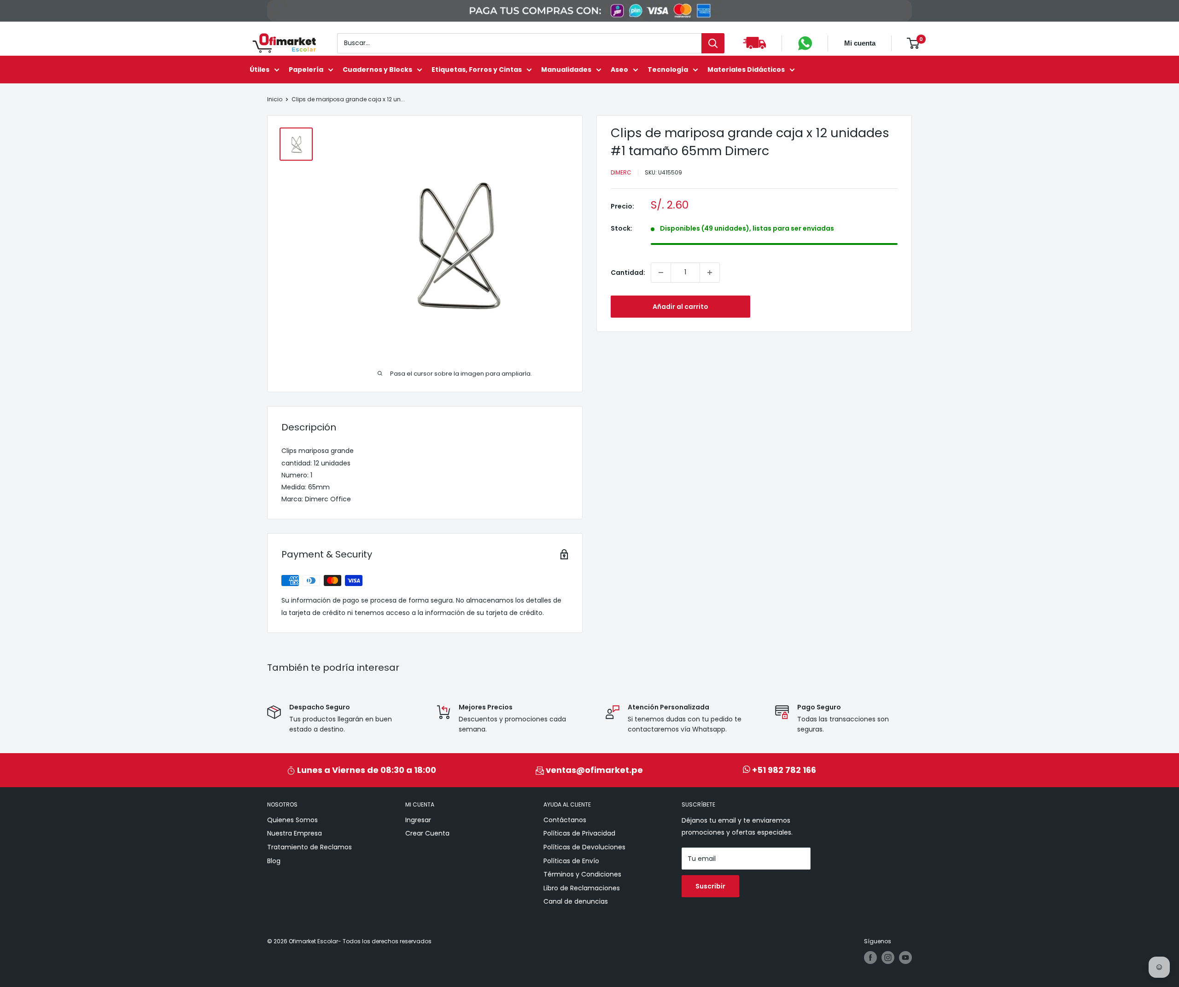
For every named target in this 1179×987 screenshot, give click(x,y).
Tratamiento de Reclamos (309, 847)
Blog (273, 860)
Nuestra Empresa (294, 833)
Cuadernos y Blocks (377, 69)
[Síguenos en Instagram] (887, 957)
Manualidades (566, 69)
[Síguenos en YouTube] (905, 957)
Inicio (274, 99)
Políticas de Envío (571, 860)
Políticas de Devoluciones (584, 847)
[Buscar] (712, 43)
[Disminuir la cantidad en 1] (661, 272)
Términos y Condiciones (582, 874)
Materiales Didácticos (746, 69)
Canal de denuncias (575, 901)
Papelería (306, 69)
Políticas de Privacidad (579, 833)
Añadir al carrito (680, 306)
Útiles (259, 69)
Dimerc (621, 172)
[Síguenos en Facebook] (870, 957)
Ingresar (418, 819)
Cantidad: (628, 272)
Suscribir (710, 886)
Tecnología (668, 69)
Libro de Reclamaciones (581, 888)
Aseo (619, 69)
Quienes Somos (292, 819)
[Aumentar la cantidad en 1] (709, 272)
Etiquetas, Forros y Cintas (477, 69)
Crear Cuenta (427, 833)
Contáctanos (564, 819)
